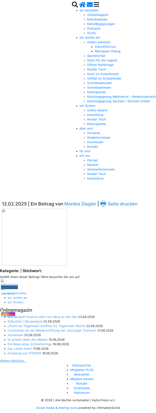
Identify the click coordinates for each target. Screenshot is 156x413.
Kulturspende (96, 92)
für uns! (85, 151)
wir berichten (89, 10)
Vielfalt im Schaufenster (104, 78)
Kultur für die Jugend (102, 60)
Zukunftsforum (105, 46)
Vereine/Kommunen (101, 169)
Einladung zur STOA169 (24, 353)
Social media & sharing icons (57, 408)
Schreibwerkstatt (99, 83)
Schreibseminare (99, 87)
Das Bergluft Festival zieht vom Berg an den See (42, 317)
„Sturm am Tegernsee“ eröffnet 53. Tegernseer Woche (46, 326)
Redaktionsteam (98, 137)
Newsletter (82, 374)
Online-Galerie (97, 110)
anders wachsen (98, 42)
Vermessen (15, 335)
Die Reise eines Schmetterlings (30, 344)
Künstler (93, 165)
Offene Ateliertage (100, 65)
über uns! (86, 128)
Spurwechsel (96, 56)
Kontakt (92, 146)
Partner (92, 160)
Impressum (82, 392)
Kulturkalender (97, 19)
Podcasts (93, 28)
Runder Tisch (96, 69)
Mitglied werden (81, 379)
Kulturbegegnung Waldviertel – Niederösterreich (121, 96)
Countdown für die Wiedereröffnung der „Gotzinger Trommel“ (52, 330)
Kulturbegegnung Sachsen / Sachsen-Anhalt (118, 101)
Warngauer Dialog (107, 51)
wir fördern (88, 106)
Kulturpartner (81, 365)
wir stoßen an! (90, 37)
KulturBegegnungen (101, 24)
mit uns (85, 156)
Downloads (95, 142)
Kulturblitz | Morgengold (25, 321)
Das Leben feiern (20, 349)
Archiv (91, 33)
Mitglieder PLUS (81, 370)
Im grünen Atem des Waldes (28, 339)
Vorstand (93, 133)
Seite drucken (118, 204)
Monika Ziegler (80, 204)
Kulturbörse (95, 115)
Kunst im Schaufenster (103, 74)
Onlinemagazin (97, 15)
